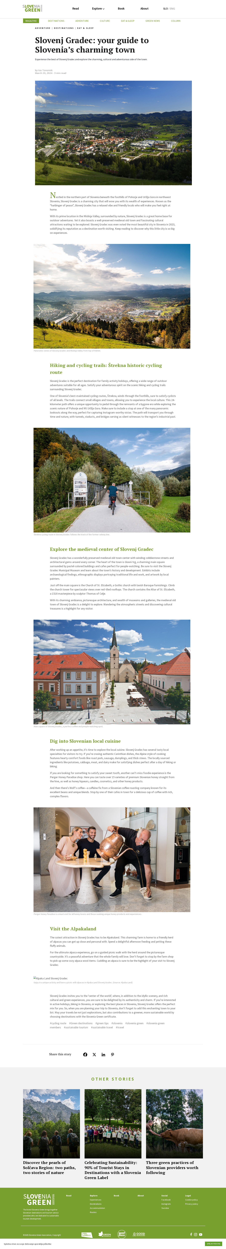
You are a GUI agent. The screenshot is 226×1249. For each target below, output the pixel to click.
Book (121, 8)
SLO (165, 8)
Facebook (166, 1199)
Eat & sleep (127, 20)
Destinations (56, 20)
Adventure (82, 20)
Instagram (166, 1203)
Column (175, 20)
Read (75, 8)
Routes (93, 1212)
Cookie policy (191, 1199)
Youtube (165, 1208)
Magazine (31, 20)
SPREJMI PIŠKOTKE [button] (213, 1244)
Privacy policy (191, 1203)
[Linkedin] (105, 1054)
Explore (97, 8)
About (145, 8)
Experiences (95, 1199)
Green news (153, 20)
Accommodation (97, 1208)
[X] (96, 1054)
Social (164, 1195)
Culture (105, 20)
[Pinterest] (114, 1054)
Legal (188, 1195)
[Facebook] (87, 1054)
